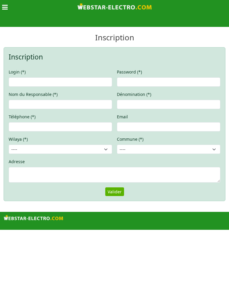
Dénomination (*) (134, 94)
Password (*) (129, 72)
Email (122, 117)
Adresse (17, 161)
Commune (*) (130, 139)
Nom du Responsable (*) (33, 94)
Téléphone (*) (22, 117)
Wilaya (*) (18, 139)
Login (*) (17, 72)
